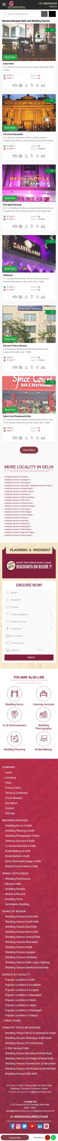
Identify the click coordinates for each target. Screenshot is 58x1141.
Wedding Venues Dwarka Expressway (27, 967)
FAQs (8, 782)
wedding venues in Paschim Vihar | (19, 491)
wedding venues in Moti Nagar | (18, 512)
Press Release (13, 798)
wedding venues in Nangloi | (16, 517)
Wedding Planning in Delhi (20, 830)
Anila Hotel (8, 63)
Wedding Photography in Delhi (22, 835)
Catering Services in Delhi (20, 840)
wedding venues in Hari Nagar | (18, 509)
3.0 (52, 312)
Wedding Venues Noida (18, 947)
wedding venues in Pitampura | (17, 494)
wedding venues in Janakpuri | (17, 480)
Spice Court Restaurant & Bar (17, 416)
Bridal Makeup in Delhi (17, 851)
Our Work (42, 1085)
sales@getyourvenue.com (18, 1111)
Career (44, 1088)
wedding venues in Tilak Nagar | (18, 529)
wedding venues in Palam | (41, 485)
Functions (25, 1088)
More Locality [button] (13, 1020)
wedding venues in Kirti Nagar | (18, 482)
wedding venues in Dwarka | (16, 477)
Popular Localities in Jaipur (20, 1005)
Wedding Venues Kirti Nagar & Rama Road (29, 1058)
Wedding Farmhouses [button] (18, 878)
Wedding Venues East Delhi (21, 926)
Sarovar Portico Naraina (15, 345)
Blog (21, 1085)
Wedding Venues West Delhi (21, 931)
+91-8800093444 (47, 3)
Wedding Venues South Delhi (22, 921)
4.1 (52, 100)
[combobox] (29, 614)
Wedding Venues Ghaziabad (21, 942)
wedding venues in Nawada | (17, 485)
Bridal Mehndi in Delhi (17, 856)
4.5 (52, 30)
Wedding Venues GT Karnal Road (24, 1043)
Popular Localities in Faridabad (22, 984)
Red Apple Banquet (12, 204)
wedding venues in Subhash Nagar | (20, 506)
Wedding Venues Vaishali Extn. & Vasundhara (31, 1063)
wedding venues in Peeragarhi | (18, 526)
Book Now (10, 57)
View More (29, 449)
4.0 (52, 171)
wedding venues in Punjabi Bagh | (19, 488)
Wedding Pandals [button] (15, 888)
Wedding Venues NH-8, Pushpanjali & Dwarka (31, 1032)
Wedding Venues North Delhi (21, 916)
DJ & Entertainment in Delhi (20, 845)
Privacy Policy (13, 787)
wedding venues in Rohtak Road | (19, 503)
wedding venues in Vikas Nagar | (18, 535)
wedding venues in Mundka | (17, 520)
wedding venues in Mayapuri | (17, 523)
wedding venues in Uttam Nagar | (19, 515)
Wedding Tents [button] (14, 899)
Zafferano (8, 275)
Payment (35, 1088)
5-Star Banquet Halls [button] (17, 1048)
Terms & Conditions (16, 792)
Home (8, 772)
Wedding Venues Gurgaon (20, 952)
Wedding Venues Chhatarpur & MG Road (28, 1038)
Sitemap (10, 813)
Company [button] (10, 777)
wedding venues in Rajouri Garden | (19, 497)
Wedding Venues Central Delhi (22, 936)
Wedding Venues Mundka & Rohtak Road (28, 1053)
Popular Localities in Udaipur (21, 1015)
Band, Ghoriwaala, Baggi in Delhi (23, 861)
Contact (9, 808)
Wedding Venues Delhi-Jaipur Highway (27, 962)
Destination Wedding (17, 904)
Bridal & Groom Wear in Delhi (21, 866)
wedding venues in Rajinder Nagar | (19, 532)
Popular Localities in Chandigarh (23, 1010)
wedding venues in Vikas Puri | (17, 500)
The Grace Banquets (13, 134)
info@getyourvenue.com (43, 1111)
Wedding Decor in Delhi (18, 825)
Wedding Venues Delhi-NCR (21, 1073)
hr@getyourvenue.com (40, 1092)
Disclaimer (11, 803)
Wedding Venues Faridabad (21, 957)
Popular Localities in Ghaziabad (23, 995)
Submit (31, 657)
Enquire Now (15, 1138)
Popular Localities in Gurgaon (22, 989)
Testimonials (30, 1085)
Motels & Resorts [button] (15, 894)
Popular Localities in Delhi (20, 979)
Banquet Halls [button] (13, 883)
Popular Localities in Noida (20, 1000)
